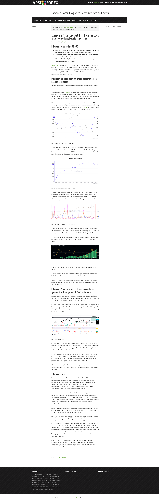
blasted (68, 92)
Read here (67, 475)
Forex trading (62, 457)
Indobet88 (96, 2)
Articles (100, 475)
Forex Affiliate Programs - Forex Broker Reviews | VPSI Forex (45, 2)
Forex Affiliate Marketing (70, 497)
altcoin (85, 107)
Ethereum (54, 65)
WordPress (99, 497)
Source (53, 452)
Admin (105, 497)
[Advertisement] (116, 53)
